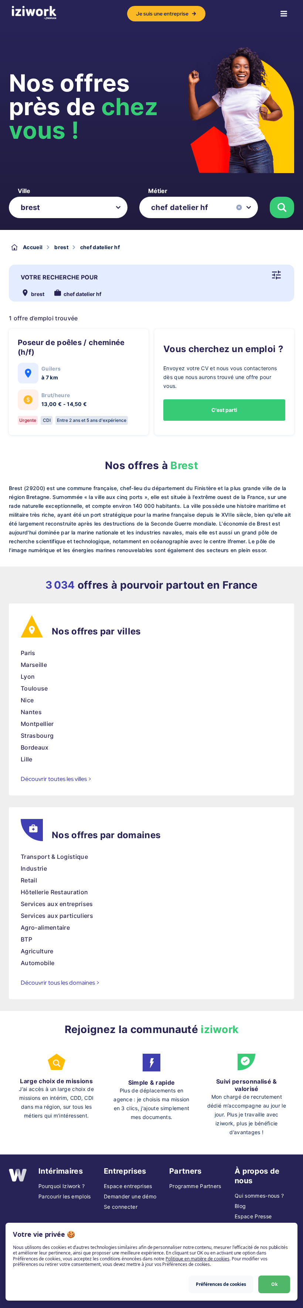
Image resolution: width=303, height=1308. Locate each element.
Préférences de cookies (221, 1284)
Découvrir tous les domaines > (60, 983)
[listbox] (68, 207)
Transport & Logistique (54, 856)
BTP (26, 939)
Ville (24, 191)
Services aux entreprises (57, 904)
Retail (29, 880)
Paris (28, 653)
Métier (157, 191)
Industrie (34, 868)
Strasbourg (37, 735)
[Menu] (283, 13)
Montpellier (37, 723)
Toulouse (34, 688)
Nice (27, 700)
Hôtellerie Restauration (54, 892)
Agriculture (37, 951)
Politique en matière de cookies (197, 1259)
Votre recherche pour (59, 277)
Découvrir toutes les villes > (56, 779)
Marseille (34, 664)
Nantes (31, 712)
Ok (274, 1284)
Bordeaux (35, 747)
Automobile (37, 963)
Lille (27, 759)
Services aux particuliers (57, 915)
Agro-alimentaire (45, 927)
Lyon (28, 676)
